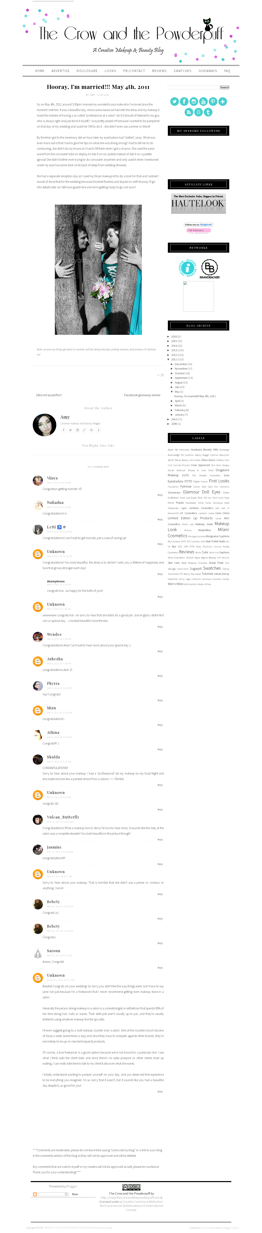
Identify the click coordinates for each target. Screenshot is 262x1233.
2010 (174, 419)
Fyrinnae (186, 486)
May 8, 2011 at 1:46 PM (59, 609)
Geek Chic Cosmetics (218, 486)
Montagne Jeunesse (197, 536)
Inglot (184, 508)
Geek (204, 486)
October (180, 373)
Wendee (54, 634)
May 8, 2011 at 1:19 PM (59, 584)
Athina (53, 732)
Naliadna (55, 502)
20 (158, 375)
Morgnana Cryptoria (217, 536)
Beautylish (224, 455)
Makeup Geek (204, 524)
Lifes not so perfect (48, 395)
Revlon (198, 552)
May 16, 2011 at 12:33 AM (60, 906)
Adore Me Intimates (178, 449)
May (177, 391)
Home (40, 71)
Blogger (71, 1186)
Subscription (183, 568)
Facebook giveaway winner (142, 395)
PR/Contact (134, 71)
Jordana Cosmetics (201, 508)
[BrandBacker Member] (210, 278)
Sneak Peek (216, 563)
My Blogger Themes (229, 1227)
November (181, 368)
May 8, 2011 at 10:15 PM (59, 688)
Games (197, 486)
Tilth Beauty (184, 574)
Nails (222, 541)
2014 (174, 345)
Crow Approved (200, 465)
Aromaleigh (174, 454)
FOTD (188, 481)
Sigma (197, 557)
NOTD (183, 541)
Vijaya (52, 477)
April (177, 401)
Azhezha (55, 658)
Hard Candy (218, 497)
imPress (207, 584)
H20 (205, 497)
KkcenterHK (173, 513)
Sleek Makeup (188, 562)
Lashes (211, 513)
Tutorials (207, 573)
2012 (174, 355)
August (179, 382)
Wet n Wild (175, 584)
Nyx (174, 546)
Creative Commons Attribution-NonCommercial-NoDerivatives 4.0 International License (132, 1205)
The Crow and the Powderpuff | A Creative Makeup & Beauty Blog (81, 1227)
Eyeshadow (175, 481)
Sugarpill (196, 568)
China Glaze (208, 460)
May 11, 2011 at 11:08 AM (60, 852)
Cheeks (197, 460)
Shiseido (190, 557)
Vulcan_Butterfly (63, 817)
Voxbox (226, 579)
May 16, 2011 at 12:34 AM (60, 931)
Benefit (171, 460)
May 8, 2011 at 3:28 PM (59, 639)
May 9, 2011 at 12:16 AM (59, 712)
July (177, 387)
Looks (110, 71)
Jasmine (54, 847)
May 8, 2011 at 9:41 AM (59, 507)
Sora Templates (207, 1227)
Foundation (173, 486)
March (178, 405)
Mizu (51, 707)
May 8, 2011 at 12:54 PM (59, 556)
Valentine (172, 579)
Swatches (183, 71)
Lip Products (202, 518)
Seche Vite (214, 552)
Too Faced (196, 573)
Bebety (53, 901)
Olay (198, 546)
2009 (174, 424)
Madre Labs (188, 524)
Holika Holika (204, 502)
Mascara (188, 530)
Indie (226, 502)
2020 (174, 336)
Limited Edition (179, 518)
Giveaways (208, 71)
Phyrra (53, 683)
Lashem (203, 513)
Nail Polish (212, 541)
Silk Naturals (223, 557)
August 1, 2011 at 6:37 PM (61, 980)
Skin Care (174, 563)
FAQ (227, 71)
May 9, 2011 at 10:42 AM (59, 737)
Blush (178, 460)
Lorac (218, 518)
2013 (174, 350)
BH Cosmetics (187, 455)
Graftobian (173, 497)
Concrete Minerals (181, 465)
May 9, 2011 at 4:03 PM (59, 797)
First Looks (219, 481)
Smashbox (202, 563)
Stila (227, 563)
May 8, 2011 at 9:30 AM (59, 482)
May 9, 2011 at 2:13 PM (59, 761)
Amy (93, 94)
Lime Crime (222, 513)
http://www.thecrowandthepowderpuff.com (130, 1197)
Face (196, 481)
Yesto (200, 584)
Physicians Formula (212, 546)
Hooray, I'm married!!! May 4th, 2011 (195, 396)
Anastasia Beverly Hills (204, 449)
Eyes (226, 475)
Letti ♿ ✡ (56, 527)
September (181, 378)
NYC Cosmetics (193, 541)
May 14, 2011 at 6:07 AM (59, 876)
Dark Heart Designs (220, 465)
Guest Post (196, 497)
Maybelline (204, 530)
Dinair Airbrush (176, 470)
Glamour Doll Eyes (201, 492)
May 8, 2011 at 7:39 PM (59, 663)
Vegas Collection (193, 579)
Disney (191, 470)
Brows (185, 460)
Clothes (220, 460)
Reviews (159, 71)
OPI (186, 546)
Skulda (53, 756)
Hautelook (190, 502)
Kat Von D (222, 508)
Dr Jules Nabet (205, 470)
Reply (160, 494)
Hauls (180, 502)
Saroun (53, 950)
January (179, 414)
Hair (210, 497)
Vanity (182, 579)
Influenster (173, 508)
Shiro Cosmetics (176, 557)
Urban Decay (221, 574)
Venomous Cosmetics (212, 579)
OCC (180, 546)
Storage (172, 568)
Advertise (61, 71)
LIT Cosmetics (188, 513)
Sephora (224, 552)
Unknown (56, 551)
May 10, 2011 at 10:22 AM (60, 822)
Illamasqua (218, 502)
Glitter (226, 492)
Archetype (224, 449)
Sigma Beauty (208, 557)
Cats (191, 460)
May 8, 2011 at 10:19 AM (59, 531)
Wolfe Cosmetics (190, 584)
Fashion (204, 481)
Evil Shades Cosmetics (206, 475)
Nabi (203, 541)
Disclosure (87, 71)
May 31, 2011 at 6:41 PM (59, 955)
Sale (205, 552)
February (180, 410)
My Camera (174, 541)
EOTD (185, 475)
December (181, 364)
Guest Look (185, 497)
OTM (192, 546)
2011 (174, 359)
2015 (174, 341)
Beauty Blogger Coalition (207, 455)
